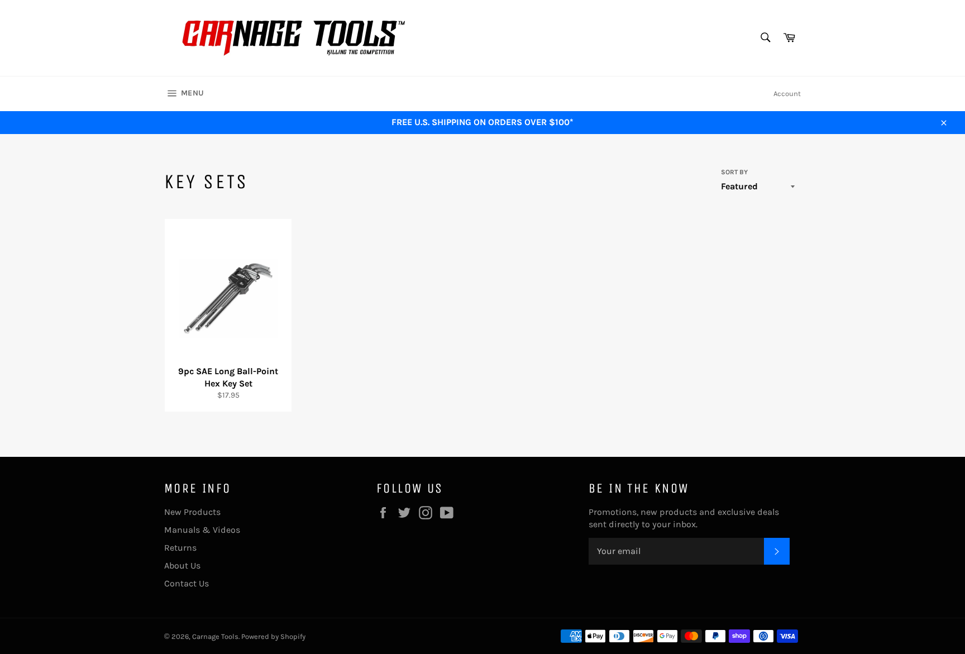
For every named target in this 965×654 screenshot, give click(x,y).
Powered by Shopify (273, 636)
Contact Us (186, 583)
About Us (182, 565)
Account (787, 93)
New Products (192, 512)
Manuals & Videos (202, 529)
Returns (180, 547)
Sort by (734, 172)
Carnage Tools (215, 636)
